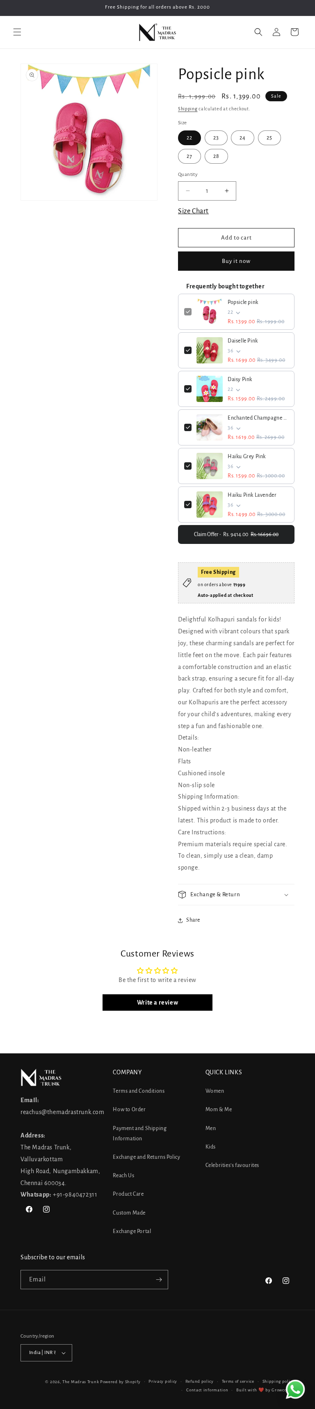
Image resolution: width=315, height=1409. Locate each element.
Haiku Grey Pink (247, 456)
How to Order (129, 1109)
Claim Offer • (236, 534)
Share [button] (193, 920)
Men (210, 1128)
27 (189, 156)
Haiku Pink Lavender (252, 495)
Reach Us (123, 1175)
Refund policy (199, 1381)
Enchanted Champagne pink (258, 418)
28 (216, 156)
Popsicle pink (243, 302)
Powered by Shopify (120, 1381)
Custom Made (129, 1213)
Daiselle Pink (243, 341)
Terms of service (238, 1381)
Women (214, 1091)
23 (216, 138)
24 (243, 138)
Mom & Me (218, 1109)
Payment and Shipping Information (140, 1134)
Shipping (188, 108)
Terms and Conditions (138, 1091)
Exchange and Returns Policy (146, 1157)
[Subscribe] (159, 1279)
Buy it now (236, 261)
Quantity (188, 174)
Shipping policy (278, 1381)
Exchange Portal (132, 1231)
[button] (17, 32)
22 (189, 138)
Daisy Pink (240, 379)
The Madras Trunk (80, 1381)
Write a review (157, 1002)
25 (269, 138)
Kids (210, 1147)
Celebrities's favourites (232, 1165)
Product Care (128, 1194)
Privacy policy (162, 1381)
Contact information (207, 1390)
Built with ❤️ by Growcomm (265, 1390)
